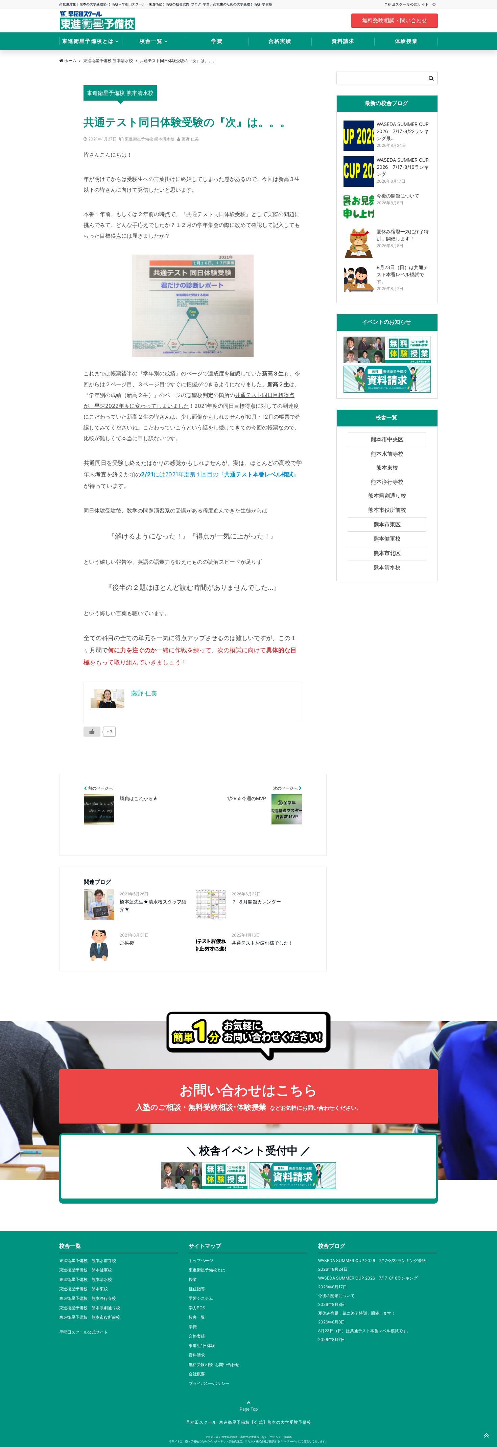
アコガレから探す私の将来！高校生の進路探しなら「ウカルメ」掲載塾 (248, 1437)
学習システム (201, 1298)
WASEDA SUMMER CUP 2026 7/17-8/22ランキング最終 (372, 1260)
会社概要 (197, 1373)
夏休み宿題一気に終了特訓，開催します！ (356, 1313)
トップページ (201, 1260)
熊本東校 (387, 467)
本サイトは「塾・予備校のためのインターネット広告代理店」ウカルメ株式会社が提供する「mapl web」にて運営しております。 (248, 1441)
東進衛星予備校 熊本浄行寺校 (87, 1298)
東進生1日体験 (202, 1345)
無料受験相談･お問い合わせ (214, 1364)
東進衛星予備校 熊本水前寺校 (87, 1260)
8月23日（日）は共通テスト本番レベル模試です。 (364, 1330)
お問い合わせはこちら (249, 1096)
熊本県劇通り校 (387, 495)
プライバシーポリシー (209, 1383)
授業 (193, 1279)
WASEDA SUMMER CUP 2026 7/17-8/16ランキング (368, 1278)
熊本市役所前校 (387, 509)
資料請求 (343, 41)
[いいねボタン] (92, 732)
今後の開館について (336, 1295)
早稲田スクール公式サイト (407, 4)
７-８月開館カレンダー (256, 901)
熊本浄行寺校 (387, 481)
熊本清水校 (387, 567)
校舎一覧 (151, 41)
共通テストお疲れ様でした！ (262, 943)
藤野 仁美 (190, 138)
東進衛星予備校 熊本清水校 (149, 138)
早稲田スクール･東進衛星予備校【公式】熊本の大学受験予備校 (248, 1422)
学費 (217, 41)
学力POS (197, 1307)
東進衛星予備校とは (88, 41)
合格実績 (279, 41)
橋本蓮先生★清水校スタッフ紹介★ (153, 905)
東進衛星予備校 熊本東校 (83, 1288)
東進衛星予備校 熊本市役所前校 (89, 1317)
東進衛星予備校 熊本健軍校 (85, 1269)
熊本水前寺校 (387, 453)
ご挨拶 (127, 943)
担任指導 (197, 1288)
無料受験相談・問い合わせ (394, 20)
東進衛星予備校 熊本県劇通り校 (89, 1307)
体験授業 (406, 41)
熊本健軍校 (387, 538)
